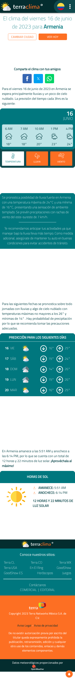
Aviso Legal (24, 625)
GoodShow (64, 567)
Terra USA (10, 567)
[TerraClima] (60, 6)
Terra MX (65, 562)
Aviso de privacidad (46, 625)
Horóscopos (45, 572)
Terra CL (9, 562)
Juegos (66, 572)
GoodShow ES (13, 572)
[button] (70, 6)
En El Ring (36, 567)
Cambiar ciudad (22, 37)
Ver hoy (52, 37)
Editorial (47, 589)
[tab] (13, 158)
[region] (37, 54)
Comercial (28, 589)
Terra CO (36, 562)
